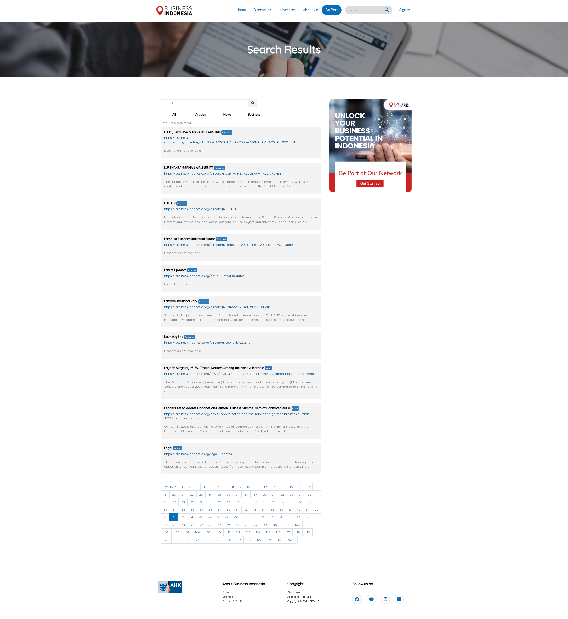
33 (291, 494)
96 (228, 525)
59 (219, 510)
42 (219, 502)
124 (207, 540)
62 (246, 510)
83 (271, 517)
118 (297, 532)
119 (307, 532)
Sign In (404, 10)
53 (165, 510)
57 (201, 510)
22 (192, 494)
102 (286, 525)
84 (280, 517)
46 (255, 502)
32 (282, 494)
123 (197, 540)
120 (166, 540)
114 (258, 532)
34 (300, 494)
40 (201, 502)
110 (218, 532)
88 (316, 517)
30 (264, 494)
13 (274, 487)
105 (166, 532)
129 (259, 540)
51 (300, 502)
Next (291, 540)
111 (228, 532)
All (174, 115)
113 (248, 532)
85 (289, 517)
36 (165, 502)
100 (265, 525)
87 (307, 517)
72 (174, 517)
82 (262, 517)
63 (254, 510)
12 (265, 487)
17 (308, 487)
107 (187, 532)
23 (201, 494)
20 (174, 494)
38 (183, 502)
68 (298, 510)
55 (183, 510)
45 (246, 502)
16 (299, 487)
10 (248, 487)
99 (255, 525)
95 (219, 525)
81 (253, 517)
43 (228, 502)
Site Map (228, 596)
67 (290, 510)
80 (244, 517)
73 (182, 517)
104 (307, 525)
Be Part (331, 10)
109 (208, 532)
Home (241, 10)
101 (276, 525)
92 (192, 525)
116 (278, 532)
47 (264, 502)
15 (291, 487)
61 (237, 510)
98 (246, 525)
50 (292, 502)
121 (176, 540)
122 (186, 540)
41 (210, 502)
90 (174, 525)
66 (281, 510)
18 (316, 487)
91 (183, 525)
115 (268, 532)
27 (237, 494)
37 (174, 502)
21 (183, 494)
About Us (310, 10)
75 (200, 517)
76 (209, 517)
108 (197, 532)
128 (248, 540)
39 (192, 502)
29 (255, 494)
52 (309, 502)
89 (165, 525)
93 (201, 525)
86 (298, 517)
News (227, 115)
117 (288, 532)
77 (217, 517)
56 (192, 510)
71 (165, 517)
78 (226, 517)
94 (210, 525)
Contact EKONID (232, 601)
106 (176, 532)
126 (228, 540)
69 (307, 510)
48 (273, 502)
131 (280, 540)
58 (210, 510)
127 (238, 540)
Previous (170, 487)
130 (269, 540)
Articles (200, 115)
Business (254, 115)
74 (191, 517)
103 (297, 525)
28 (246, 494)
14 (282, 487)
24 (210, 494)
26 (228, 494)
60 (228, 510)
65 (272, 510)
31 (273, 494)
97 (237, 525)
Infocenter (287, 10)
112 (238, 532)
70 (316, 510)
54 (174, 510)
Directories (262, 10)
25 (219, 494)
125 (217, 540)
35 (309, 494)
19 (165, 494)
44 (237, 502)
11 (257, 487)
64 (263, 510)
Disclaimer (293, 592)
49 (282, 502)
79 (235, 517)
